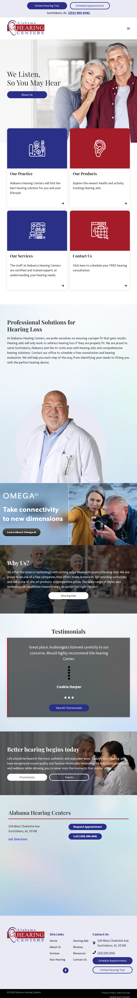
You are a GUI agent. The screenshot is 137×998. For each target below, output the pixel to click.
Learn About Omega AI (21, 532)
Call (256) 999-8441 (85, 836)
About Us (27, 94)
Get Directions (17, 839)
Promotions (27, 777)
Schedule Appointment (90, 5)
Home (53, 940)
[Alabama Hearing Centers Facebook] (65, 970)
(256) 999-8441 (79, 13)
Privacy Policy (109, 992)
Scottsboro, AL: (57, 13)
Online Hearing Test (47, 5)
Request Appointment (87, 826)
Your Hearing (57, 959)
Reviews (78, 947)
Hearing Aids (68, 595)
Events (69, 777)
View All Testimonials (69, 708)
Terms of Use (123, 992)
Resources (79, 953)
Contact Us (80, 959)
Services (55, 953)
